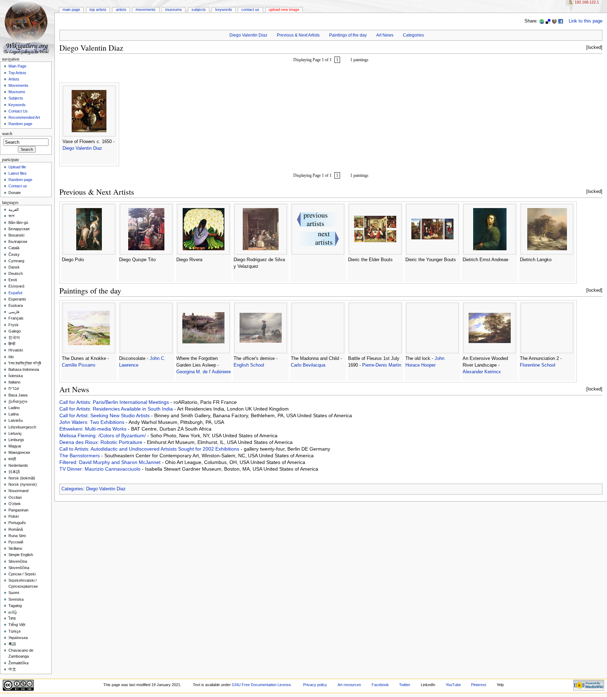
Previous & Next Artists (298, 35)
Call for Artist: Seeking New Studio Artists (105, 415)
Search (7, 133)
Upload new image (284, 9)
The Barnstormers (80, 455)
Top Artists (98, 9)
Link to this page (585, 21)
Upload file (17, 167)
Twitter (404, 685)
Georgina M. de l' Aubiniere (203, 371)
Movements (146, 9)
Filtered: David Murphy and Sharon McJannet (110, 462)
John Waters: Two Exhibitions (92, 422)
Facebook (380, 685)
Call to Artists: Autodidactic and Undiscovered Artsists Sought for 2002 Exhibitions (150, 449)
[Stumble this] (541, 21)
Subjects (198, 9)
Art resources (349, 685)
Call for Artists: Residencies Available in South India (116, 409)
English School (249, 365)
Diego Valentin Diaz (248, 35)
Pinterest (478, 685)
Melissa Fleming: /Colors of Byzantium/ (103, 435)
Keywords (223, 9)
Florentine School (537, 365)
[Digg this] (554, 21)
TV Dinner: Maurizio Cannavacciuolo (100, 469)
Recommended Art (24, 117)
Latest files (17, 173)
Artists (121, 9)
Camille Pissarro (78, 365)
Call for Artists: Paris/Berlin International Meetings (114, 402)
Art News (384, 35)
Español (15, 293)
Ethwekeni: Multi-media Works (93, 429)
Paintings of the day (348, 35)
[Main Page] (27, 27)
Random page (20, 124)
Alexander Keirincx (482, 371)
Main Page (71, 9)
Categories (413, 35)
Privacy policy (315, 685)
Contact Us (250, 9)
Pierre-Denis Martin (381, 365)
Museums (173, 9)
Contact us (17, 186)
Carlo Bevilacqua (308, 365)
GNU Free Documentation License (261, 685)
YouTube (453, 685)
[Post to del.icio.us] (548, 21)
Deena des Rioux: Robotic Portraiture (101, 442)
